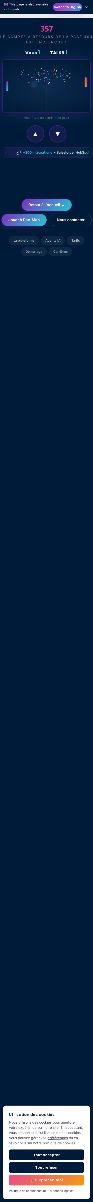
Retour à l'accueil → (47, 204)
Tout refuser (46, 1167)
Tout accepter (46, 1154)
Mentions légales (61, 1191)
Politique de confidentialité (27, 1191)
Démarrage (34, 251)
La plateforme (23, 240)
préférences (57, 1138)
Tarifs (75, 240)
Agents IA (53, 240)
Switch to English (67, 7)
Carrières (60, 251)
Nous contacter (71, 219)
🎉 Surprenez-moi (46, 1180)
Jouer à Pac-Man (24, 219)
